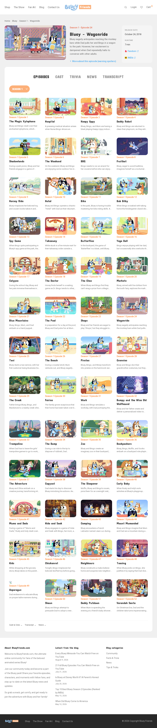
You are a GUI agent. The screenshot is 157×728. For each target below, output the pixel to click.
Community (112, 653)
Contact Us (53, 7)
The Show (19, 7)
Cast (59, 77)
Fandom (132, 51)
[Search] (126, 7)
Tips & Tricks (112, 667)
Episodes (41, 77)
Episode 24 (86, 27)
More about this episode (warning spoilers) (93, 61)
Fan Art (32, 7)
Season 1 (74, 27)
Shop (7, 7)
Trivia (75, 77)
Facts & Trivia (112, 658)
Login (134, 7)
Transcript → (30, 625)
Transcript (113, 77)
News (92, 77)
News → (42, 625)
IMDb (130, 57)
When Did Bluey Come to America (71, 701)
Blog (41, 7)
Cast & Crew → (15, 625)
